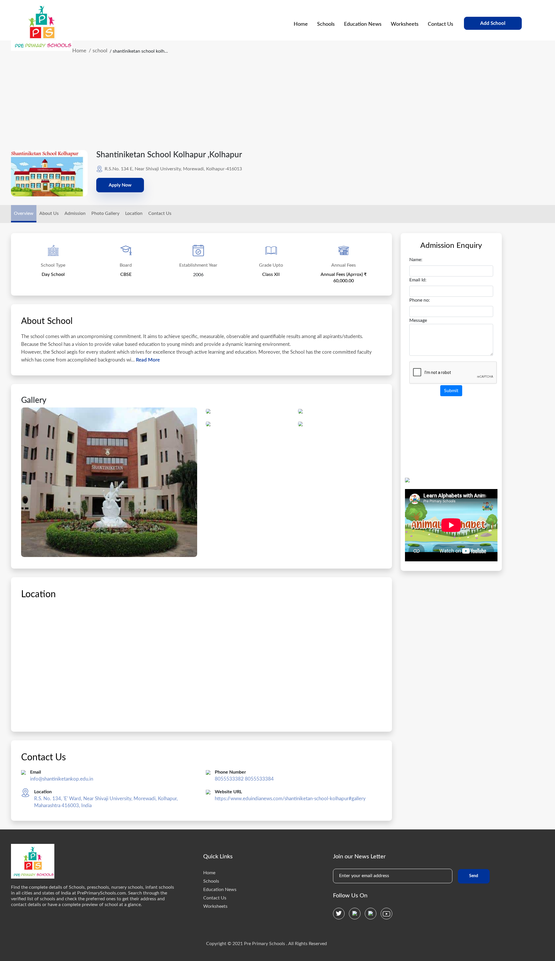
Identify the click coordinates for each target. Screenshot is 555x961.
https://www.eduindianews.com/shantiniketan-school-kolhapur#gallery (290, 798)
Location (134, 213)
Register (486, 5)
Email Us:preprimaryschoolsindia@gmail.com (364, 5)
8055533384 (259, 778)
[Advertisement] (266, 106)
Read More (147, 359)
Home (301, 24)
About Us (49, 213)
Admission (75, 213)
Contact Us (440, 24)
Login (511, 5)
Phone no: (419, 300)
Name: (415, 259)
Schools (326, 24)
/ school (98, 51)
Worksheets (405, 24)
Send (473, 876)
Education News (363, 24)
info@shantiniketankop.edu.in (61, 778)
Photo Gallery (105, 213)
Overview (24, 213)
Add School (492, 23)
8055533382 (229, 778)
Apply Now (120, 185)
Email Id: (417, 280)
